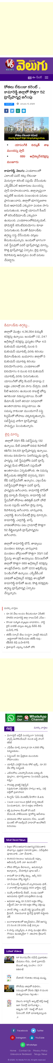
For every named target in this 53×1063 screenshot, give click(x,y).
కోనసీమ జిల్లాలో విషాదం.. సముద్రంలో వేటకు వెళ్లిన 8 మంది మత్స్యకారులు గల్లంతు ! (32, 991)
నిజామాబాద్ (9, 104)
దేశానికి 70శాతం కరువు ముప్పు (31, 978)
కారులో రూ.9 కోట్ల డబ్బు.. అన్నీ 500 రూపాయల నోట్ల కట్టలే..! (24, 878)
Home (13, 1051)
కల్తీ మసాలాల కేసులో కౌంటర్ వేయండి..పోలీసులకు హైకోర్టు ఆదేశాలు (26, 813)
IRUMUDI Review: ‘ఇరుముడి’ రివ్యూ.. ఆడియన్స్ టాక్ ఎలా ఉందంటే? (24, 861)
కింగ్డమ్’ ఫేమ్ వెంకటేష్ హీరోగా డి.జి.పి (25, 797)
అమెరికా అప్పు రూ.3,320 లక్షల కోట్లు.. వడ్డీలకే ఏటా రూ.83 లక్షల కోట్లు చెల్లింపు (26, 903)
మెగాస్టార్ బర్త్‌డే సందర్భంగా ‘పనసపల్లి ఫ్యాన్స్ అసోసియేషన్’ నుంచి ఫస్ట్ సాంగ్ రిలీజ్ (25, 739)
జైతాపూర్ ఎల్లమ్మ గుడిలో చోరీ (20, 648)
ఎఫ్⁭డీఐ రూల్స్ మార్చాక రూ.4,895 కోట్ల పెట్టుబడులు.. (25, 749)
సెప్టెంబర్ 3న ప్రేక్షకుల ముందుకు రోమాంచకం (22, 758)
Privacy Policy (40, 1051)
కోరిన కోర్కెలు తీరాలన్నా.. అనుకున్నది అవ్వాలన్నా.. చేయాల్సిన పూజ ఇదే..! (25, 869)
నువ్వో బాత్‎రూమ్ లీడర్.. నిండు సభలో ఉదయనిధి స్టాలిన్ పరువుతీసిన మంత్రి (25, 895)
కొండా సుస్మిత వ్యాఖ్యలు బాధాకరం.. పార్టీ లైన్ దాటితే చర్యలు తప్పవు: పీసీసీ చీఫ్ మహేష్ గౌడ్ (25, 627)
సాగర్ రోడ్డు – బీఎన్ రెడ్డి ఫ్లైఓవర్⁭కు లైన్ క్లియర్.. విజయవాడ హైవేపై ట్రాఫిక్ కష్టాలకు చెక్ (28, 913)
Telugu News (40, 1055)
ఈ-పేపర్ (37, 78)
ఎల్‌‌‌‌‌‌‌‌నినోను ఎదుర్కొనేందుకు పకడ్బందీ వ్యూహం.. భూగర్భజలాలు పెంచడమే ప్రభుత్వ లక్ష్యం (27, 777)
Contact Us (25, 1051)
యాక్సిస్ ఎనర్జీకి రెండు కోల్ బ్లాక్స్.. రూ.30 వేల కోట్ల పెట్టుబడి (26, 767)
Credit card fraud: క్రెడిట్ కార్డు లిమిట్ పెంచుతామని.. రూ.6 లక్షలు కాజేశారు (25, 804)
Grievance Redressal (21, 1055)
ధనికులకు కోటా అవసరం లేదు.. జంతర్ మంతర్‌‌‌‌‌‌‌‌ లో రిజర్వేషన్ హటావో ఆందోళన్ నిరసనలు (26, 823)
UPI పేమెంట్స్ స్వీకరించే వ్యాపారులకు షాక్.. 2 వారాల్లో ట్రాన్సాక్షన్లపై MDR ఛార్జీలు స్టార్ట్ (27, 886)
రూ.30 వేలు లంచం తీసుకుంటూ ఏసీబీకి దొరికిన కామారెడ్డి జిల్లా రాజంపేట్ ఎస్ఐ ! (25, 616)
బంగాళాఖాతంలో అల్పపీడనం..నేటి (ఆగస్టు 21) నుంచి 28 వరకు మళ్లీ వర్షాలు (27, 924)
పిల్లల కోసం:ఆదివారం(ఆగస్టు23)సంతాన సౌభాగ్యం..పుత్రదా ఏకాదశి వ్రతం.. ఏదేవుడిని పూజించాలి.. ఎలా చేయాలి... (27, 850)
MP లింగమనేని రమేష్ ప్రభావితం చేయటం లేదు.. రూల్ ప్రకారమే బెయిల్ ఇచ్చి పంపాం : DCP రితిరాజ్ (31, 964)
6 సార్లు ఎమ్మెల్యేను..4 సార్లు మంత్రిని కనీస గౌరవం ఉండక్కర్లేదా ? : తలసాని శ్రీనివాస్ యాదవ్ (27, 934)
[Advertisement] (26, 28)
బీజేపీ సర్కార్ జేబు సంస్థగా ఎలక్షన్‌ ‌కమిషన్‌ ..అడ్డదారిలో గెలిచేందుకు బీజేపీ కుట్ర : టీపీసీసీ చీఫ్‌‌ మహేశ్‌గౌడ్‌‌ (26, 639)
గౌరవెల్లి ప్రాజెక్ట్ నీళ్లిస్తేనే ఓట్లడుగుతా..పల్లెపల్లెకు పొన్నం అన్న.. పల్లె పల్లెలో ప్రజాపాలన (26, 789)
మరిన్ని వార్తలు (41, 728)
